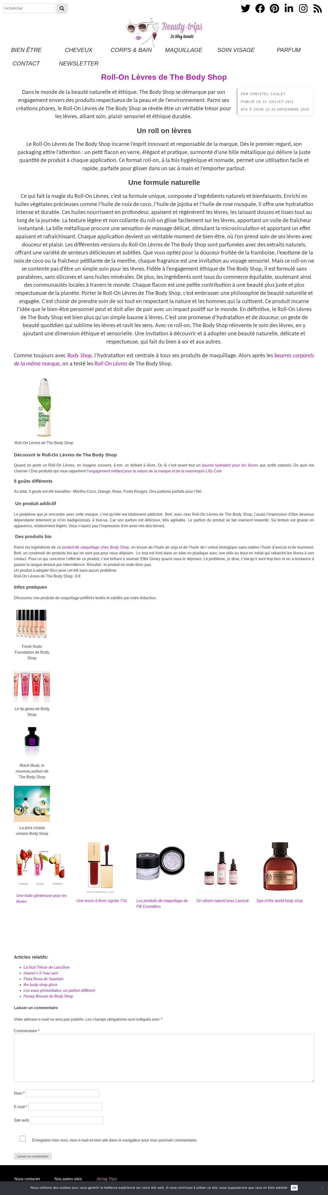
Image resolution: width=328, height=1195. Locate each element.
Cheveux (78, 50)
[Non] (322, 1188)
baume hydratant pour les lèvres (230, 465)
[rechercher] (61, 8)
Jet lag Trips (106, 1179)
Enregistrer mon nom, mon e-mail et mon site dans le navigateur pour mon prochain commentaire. (114, 1140)
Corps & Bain (131, 50)
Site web (21, 1120)
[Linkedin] (289, 14)
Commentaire (26, 1031)
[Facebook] (260, 14)
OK (294, 1187)
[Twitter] (246, 14)
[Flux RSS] (317, 14)
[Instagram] (304, 14)
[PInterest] (275, 14)
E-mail (20, 1107)
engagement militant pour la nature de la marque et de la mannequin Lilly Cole (155, 471)
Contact (26, 63)
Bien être (26, 50)
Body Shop (79, 356)
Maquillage (183, 50)
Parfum (289, 50)
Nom (19, 1093)
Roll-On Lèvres (110, 364)
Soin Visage (236, 50)
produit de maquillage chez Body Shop (95, 547)
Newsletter (78, 63)
